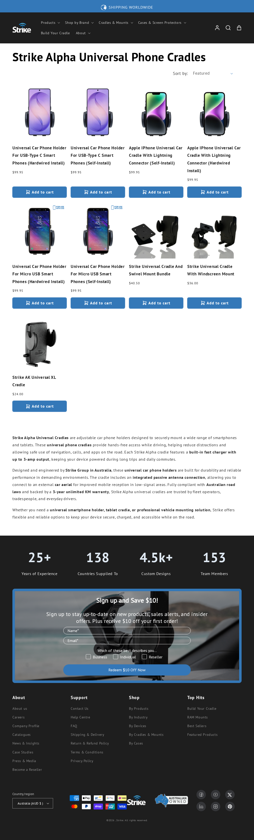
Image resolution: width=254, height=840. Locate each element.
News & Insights (25, 743)
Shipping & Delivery (87, 734)
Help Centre (80, 717)
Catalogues (21, 734)
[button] (50, 22)
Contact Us (80, 708)
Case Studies (22, 752)
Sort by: (180, 73)
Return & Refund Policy (90, 743)
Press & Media (24, 761)
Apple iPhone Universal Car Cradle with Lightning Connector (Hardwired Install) (214, 159)
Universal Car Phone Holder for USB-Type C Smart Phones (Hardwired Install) (39, 155)
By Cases (136, 743)
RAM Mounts (197, 717)
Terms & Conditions (87, 752)
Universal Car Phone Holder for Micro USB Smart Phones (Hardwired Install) (39, 274)
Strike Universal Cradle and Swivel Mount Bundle (156, 270)
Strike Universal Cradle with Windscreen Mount (210, 270)
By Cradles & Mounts (146, 734)
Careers (18, 717)
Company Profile (25, 726)
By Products (139, 708)
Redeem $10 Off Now (127, 669)
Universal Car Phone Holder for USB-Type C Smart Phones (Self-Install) (98, 155)
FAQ (74, 726)
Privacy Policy (82, 761)
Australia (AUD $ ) (30, 803)
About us (19, 708)
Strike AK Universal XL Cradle (34, 381)
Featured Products (202, 734)
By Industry (138, 717)
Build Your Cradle (201, 708)
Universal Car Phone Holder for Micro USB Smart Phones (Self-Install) (98, 274)
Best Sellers (196, 726)
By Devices (137, 726)
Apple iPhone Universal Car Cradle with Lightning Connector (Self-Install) (156, 155)
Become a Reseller (27, 769)
